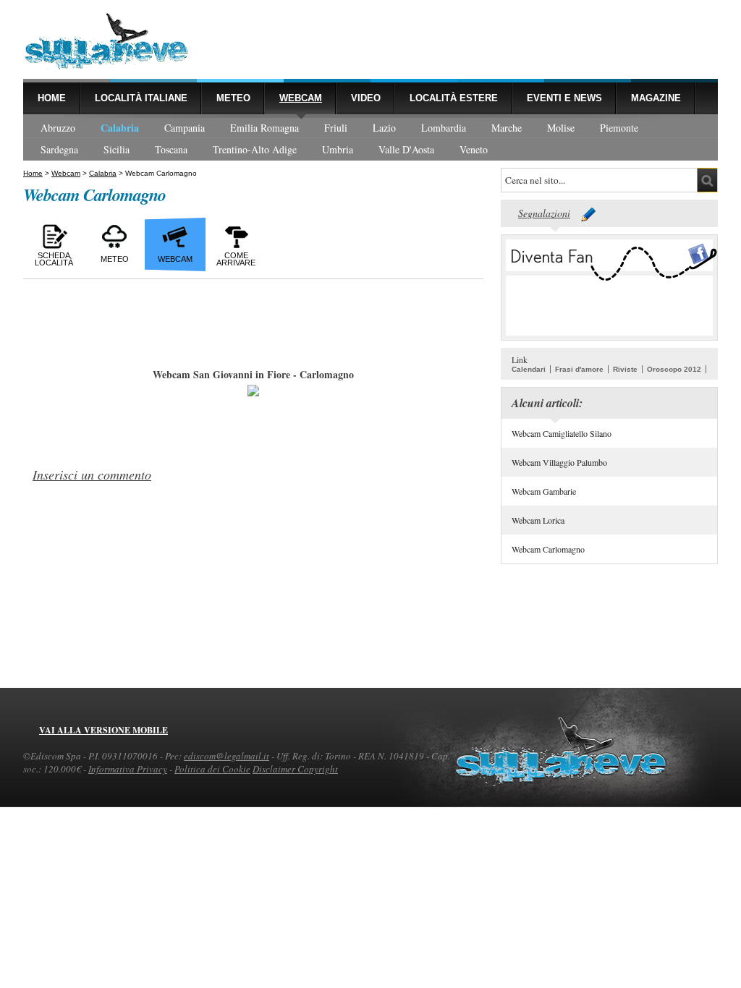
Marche (506, 128)
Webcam (300, 98)
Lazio (384, 128)
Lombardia (443, 128)
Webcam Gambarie (544, 491)
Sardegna (59, 149)
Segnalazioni (544, 213)
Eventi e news (564, 98)
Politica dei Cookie (212, 768)
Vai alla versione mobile (103, 730)
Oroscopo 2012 (674, 369)
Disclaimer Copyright (295, 768)
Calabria (120, 127)
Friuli (335, 128)
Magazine (656, 98)
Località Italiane (141, 98)
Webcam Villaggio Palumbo (559, 462)
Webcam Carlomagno (548, 549)
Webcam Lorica (538, 520)
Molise (561, 128)
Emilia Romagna (264, 128)
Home (52, 98)
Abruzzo (58, 128)
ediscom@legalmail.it (226, 755)
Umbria (337, 149)
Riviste (625, 369)
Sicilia (116, 149)
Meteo (233, 98)
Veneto (474, 149)
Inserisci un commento (92, 474)
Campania (184, 128)
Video (366, 98)
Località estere (454, 98)
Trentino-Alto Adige (255, 149)
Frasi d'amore (579, 369)
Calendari (529, 369)
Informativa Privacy (127, 768)
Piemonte (619, 128)
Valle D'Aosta (406, 149)
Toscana (171, 149)
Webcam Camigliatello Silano (561, 433)
